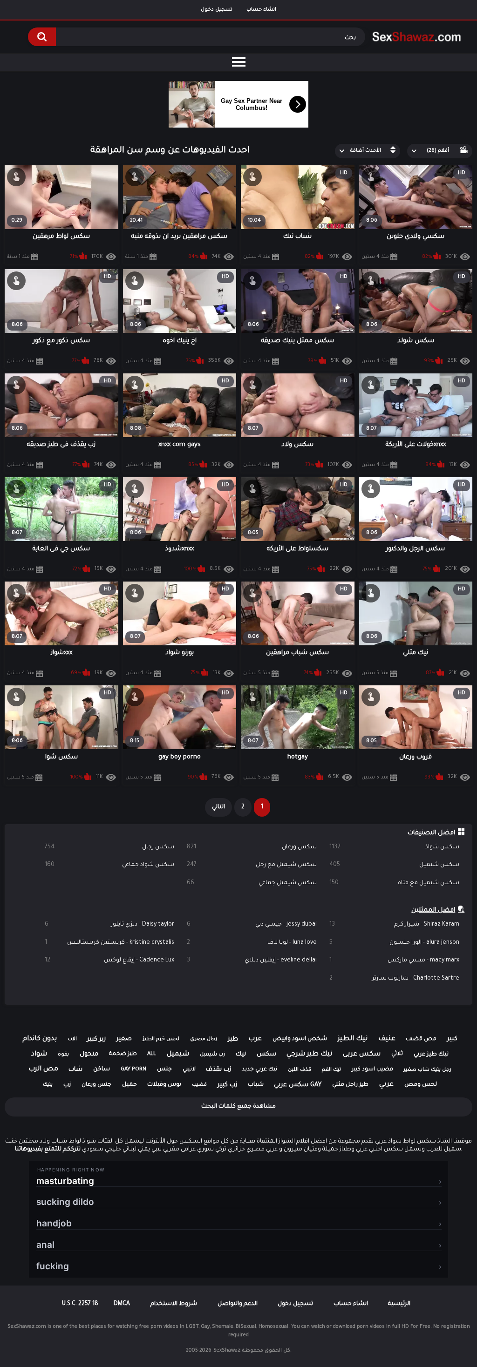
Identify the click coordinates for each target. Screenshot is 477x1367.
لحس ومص (420, 1085)
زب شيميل (212, 1054)
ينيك (48, 1085)
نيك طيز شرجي (309, 1054)
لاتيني (189, 1070)
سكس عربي (362, 1054)
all (151, 1054)
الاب (72, 1039)
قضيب (199, 1085)
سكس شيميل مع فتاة (394, 883)
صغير (124, 1039)
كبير (452, 1039)
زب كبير (227, 1085)
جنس (164, 1069)
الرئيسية (399, 1304)
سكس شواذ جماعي (110, 865)
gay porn (133, 1070)
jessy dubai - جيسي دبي (252, 924)
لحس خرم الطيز (161, 1039)
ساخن (101, 1069)
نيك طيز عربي (431, 1054)
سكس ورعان (252, 847)
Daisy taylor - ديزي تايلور (110, 924)
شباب (256, 1085)
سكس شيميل (394, 865)
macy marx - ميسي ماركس (394, 960)
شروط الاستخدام (173, 1304)
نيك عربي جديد (259, 1070)
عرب (255, 1039)
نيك (241, 1054)
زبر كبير (96, 1039)
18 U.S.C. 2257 (80, 1304)
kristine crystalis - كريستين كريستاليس (110, 943)
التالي (218, 807)
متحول (89, 1054)
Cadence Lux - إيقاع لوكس (110, 960)
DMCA (122, 1304)
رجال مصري (203, 1039)
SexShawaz (226, 1350)
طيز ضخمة (123, 1054)
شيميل (178, 1054)
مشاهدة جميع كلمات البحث (238, 1106)
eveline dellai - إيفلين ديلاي (252, 960)
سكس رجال (110, 847)
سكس (266, 1054)
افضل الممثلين (433, 910)
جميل (129, 1085)
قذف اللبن (299, 1070)
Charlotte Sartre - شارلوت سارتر (394, 978)
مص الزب (43, 1069)
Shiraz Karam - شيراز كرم (394, 924)
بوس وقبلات (164, 1085)
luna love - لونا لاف (252, 943)
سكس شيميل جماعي (252, 883)
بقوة (63, 1054)
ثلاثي (397, 1054)
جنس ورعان (96, 1085)
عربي (386, 1085)
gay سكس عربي (297, 1085)
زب (67, 1085)
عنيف (386, 1039)
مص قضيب (421, 1039)
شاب (75, 1069)
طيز (233, 1039)
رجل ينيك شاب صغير (427, 1070)
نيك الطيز (353, 1039)
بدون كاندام (39, 1039)
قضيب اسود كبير (372, 1070)
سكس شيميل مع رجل (252, 865)
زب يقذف (218, 1069)
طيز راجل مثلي (350, 1085)
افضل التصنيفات (431, 833)
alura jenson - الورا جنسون (394, 943)
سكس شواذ (394, 847)
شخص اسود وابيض (300, 1039)
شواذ (39, 1054)
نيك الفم (331, 1070)
